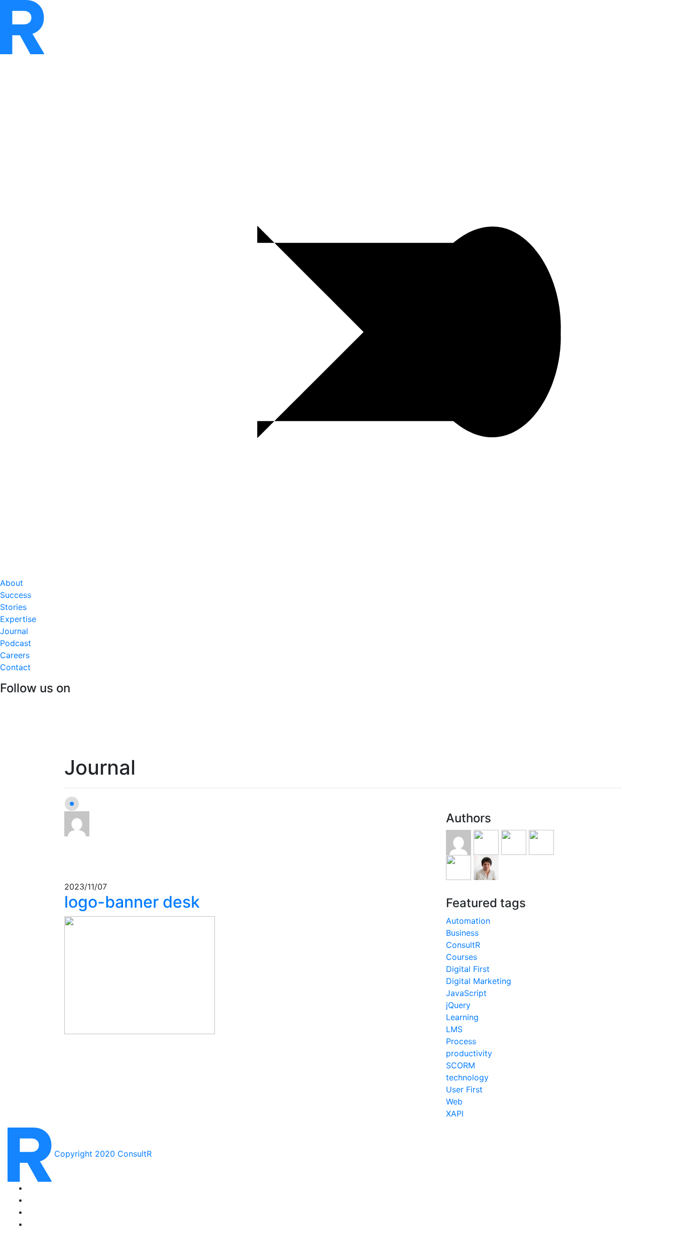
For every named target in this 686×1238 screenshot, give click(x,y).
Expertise (18, 619)
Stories (15, 601)
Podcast (15, 643)
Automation (468, 921)
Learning (462, 1017)
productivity (469, 1053)
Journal (14, 631)
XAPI (455, 1113)
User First (464, 1089)
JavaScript (466, 993)
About (11, 583)
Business (462, 933)
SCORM (460, 1065)
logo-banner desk (132, 902)
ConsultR (463, 945)
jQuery (458, 1005)
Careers (15, 655)
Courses (461, 957)
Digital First (468, 969)
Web (454, 1101)
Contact (15, 667)
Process (461, 1041)
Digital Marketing (478, 981)
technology (467, 1077)
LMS (454, 1029)
